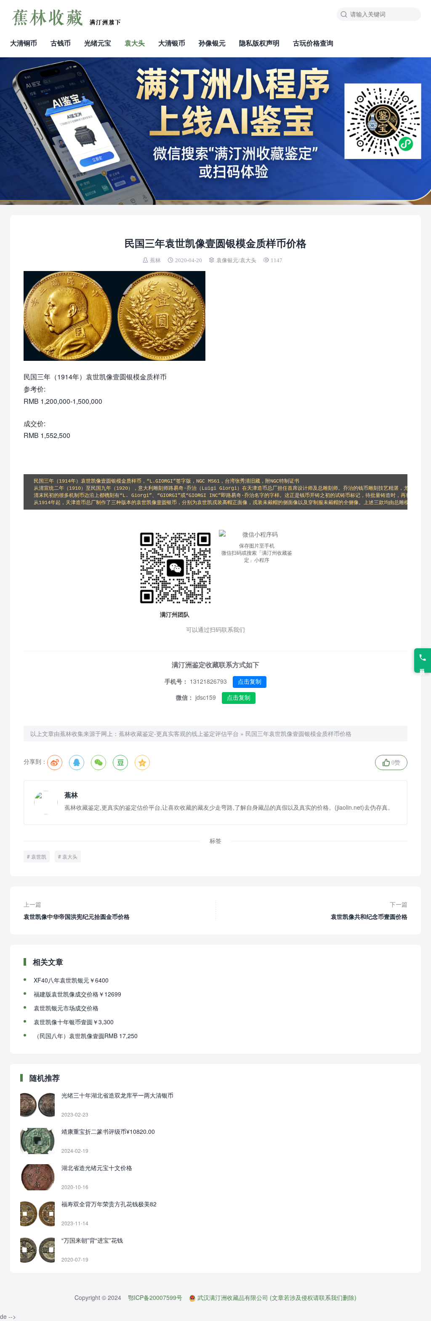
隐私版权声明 (259, 43)
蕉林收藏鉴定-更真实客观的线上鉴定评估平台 (179, 733)
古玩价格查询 (313, 43)
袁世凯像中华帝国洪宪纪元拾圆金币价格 (77, 910)
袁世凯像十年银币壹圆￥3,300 (74, 1022)
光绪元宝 (97, 43)
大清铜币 (23, 43)
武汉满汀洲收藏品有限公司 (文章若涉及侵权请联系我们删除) (277, 1297)
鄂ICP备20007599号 (155, 1297)
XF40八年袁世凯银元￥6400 (71, 980)
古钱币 (61, 43)
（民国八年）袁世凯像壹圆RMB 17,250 (86, 1035)
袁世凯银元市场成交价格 (66, 1008)
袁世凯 (38, 856)
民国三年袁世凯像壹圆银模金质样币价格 (298, 733)
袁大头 (135, 43)
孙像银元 (212, 43)
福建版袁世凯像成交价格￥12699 (77, 994)
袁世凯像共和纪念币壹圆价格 (369, 910)
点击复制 (249, 681)
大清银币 (171, 43)
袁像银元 (227, 260)
